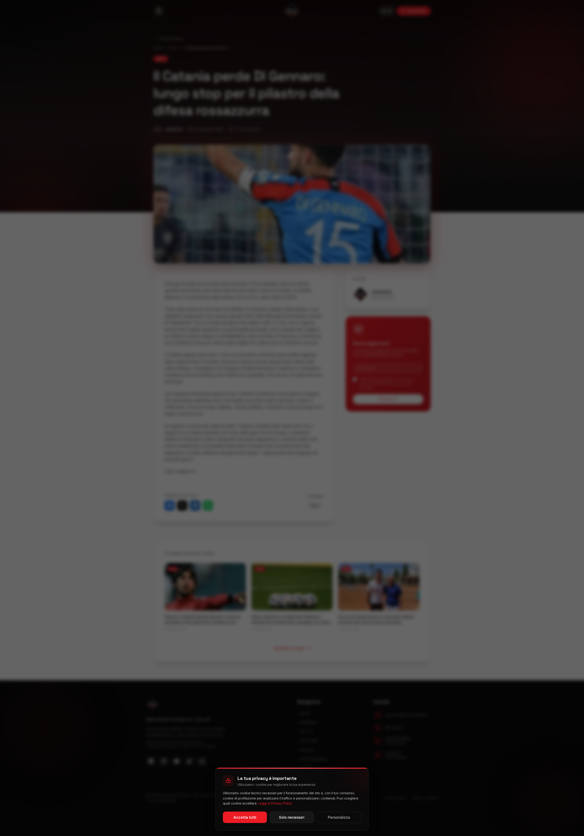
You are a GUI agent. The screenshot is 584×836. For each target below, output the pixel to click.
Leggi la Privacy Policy (275, 803)
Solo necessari (291, 817)
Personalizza (339, 817)
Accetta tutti (244, 817)
